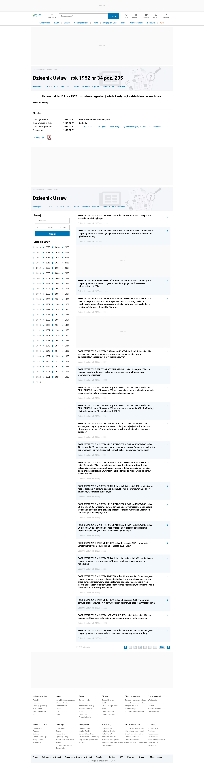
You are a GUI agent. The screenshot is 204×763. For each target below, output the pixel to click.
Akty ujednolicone (40, 86)
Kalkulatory (106, 724)
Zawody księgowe (39, 711)
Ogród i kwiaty (153, 711)
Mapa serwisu (156, 757)
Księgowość (44, 23)
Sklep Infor (83, 714)
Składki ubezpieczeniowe (134, 734)
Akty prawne (84, 724)
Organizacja (37, 728)
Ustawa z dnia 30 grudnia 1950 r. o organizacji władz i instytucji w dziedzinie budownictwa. (125, 127)
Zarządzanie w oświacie (65, 739)
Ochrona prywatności (51, 757)
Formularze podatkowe (156, 739)
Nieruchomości (136, 23)
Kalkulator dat (107, 728)
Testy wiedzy (60, 748)
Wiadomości (152, 700)
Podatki (35, 700)
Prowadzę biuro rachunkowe (135, 703)
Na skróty (152, 724)
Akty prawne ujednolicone (88, 739)
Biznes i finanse (108, 700)
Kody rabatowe (153, 734)
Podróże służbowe (132, 737)
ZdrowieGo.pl (153, 728)
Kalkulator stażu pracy (110, 739)
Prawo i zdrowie (85, 717)
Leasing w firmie (108, 711)
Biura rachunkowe (132, 696)
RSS (121, 757)
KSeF (162, 23)
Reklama (142, 757)
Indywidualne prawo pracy (65, 700)
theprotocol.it (153, 742)
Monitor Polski (73, 86)
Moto (123, 23)
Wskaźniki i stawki (132, 724)
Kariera (112, 757)
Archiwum (151, 731)
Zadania (36, 734)
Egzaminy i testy (62, 737)
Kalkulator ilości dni (109, 731)
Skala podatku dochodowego (136, 742)
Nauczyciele (60, 734)
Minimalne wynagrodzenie (134, 731)
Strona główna (38, 69)
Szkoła (58, 731)
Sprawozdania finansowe (134, 711)
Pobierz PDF (39, 138)
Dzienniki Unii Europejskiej (113, 86)
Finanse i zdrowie (108, 714)
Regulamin (100, 757)
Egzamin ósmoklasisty (64, 745)
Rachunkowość (38, 703)
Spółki (104, 703)
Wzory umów (153, 737)
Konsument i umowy (86, 706)
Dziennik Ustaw (51, 69)
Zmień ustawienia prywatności (78, 757)
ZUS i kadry (37, 708)
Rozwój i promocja (40, 737)
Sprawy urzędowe (85, 708)
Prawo (95, 23)
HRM (58, 714)
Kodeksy (82, 742)
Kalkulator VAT (107, 734)
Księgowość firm (40, 696)
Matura (58, 742)
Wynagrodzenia (62, 703)
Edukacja (151, 23)
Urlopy (58, 708)
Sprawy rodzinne (85, 700)
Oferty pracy (152, 745)
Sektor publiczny (81, 23)
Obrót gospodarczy (40, 706)
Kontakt (130, 757)
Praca (81, 711)
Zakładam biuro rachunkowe (135, 700)
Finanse (151, 706)
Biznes (67, 23)
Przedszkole (60, 728)
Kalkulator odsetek (109, 737)
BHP (57, 711)
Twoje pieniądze (110, 23)
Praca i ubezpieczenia (110, 706)
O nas (35, 757)
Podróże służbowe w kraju (134, 728)
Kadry (56, 23)
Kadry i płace (38, 739)
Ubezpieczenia (61, 706)
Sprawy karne (84, 703)
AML (126, 714)
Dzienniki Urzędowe (90, 86)
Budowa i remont (154, 708)
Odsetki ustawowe (132, 739)
